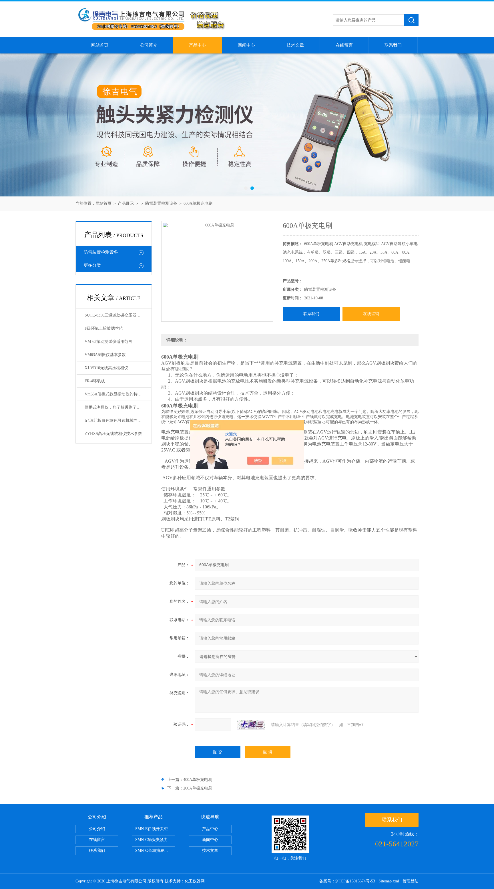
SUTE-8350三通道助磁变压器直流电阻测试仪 (118, 315)
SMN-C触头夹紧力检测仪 (155, 840)
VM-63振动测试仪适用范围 (108, 341)
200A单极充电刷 (197, 788)
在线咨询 (371, 314)
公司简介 (148, 45)
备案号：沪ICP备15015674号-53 (347, 881)
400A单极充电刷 (197, 779)
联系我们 (393, 45)
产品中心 (197, 45)
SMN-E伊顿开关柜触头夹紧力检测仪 (155, 829)
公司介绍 (97, 829)
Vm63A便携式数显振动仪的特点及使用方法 (118, 394)
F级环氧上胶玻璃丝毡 (104, 328)
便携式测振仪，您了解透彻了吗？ (115, 407)
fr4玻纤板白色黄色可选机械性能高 (115, 420)
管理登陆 (411, 881)
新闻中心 (246, 45)
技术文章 (295, 45)
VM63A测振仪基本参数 (105, 355)
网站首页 (99, 45)
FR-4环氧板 (95, 381)
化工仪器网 (195, 881)
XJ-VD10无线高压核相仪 (106, 368)
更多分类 (92, 265)
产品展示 (126, 203)
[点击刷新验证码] (251, 724)
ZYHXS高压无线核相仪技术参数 (113, 433)
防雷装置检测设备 (161, 203)
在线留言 (344, 45)
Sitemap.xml (389, 881)
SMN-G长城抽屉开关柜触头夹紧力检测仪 (155, 850)
